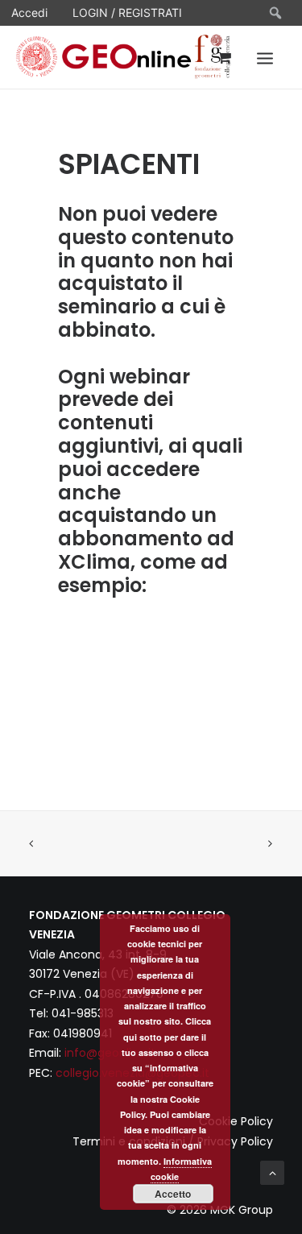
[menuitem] (276, 13)
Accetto (173, 1193)
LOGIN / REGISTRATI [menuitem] (127, 12)
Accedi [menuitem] (29, 12)
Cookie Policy (236, 1121)
